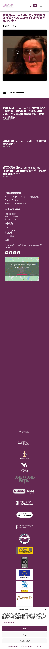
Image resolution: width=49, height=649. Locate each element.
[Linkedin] (10, 252)
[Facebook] (14, 252)
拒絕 (24, 635)
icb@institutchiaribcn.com (15, 204)
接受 (24, 628)
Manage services (8, 622)
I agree (25, 58)
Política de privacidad (27, 646)
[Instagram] (18, 252)
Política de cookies (13, 646)
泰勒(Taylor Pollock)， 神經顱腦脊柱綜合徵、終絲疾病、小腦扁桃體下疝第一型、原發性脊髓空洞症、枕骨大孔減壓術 (24, 112)
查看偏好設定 (24, 641)
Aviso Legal (38, 646)
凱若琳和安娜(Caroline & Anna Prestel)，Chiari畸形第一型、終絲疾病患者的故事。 (24, 170)
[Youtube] (6, 252)
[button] (45, 609)
